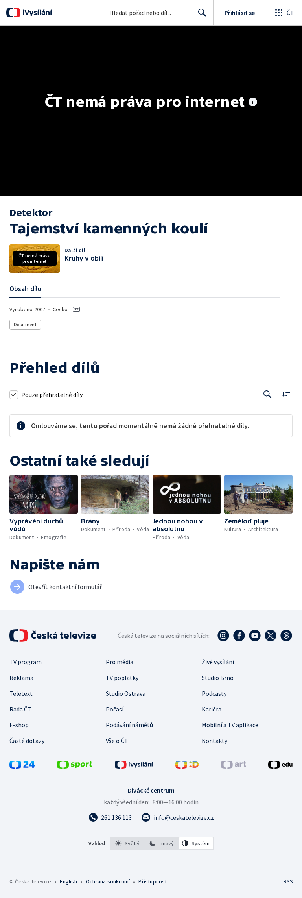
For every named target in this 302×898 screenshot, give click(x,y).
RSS (288, 881)
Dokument (25, 324)
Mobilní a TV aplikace (230, 725)
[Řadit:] (286, 393)
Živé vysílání (218, 662)
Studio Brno (218, 678)
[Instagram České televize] (223, 635)
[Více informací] (253, 103)
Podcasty (214, 693)
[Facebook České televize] (239, 635)
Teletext (21, 693)
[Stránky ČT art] (233, 766)
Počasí (114, 709)
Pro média (119, 662)
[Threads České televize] (286, 635)
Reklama (21, 678)
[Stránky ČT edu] (280, 766)
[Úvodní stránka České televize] (53, 635)
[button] (43, 494)
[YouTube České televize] (255, 635)
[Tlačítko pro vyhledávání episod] (267, 394)
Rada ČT (20, 709)
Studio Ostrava (125, 693)
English (68, 881)
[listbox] (162, 843)
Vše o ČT (117, 741)
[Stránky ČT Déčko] (187, 766)
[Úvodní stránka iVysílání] (36, 12)
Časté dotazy (26, 741)
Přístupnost (152, 881)
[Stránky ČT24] (22, 766)
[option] (127, 843)
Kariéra (211, 709)
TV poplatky (122, 678)
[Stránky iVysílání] (134, 766)
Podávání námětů (129, 725)
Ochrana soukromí (108, 881)
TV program (25, 662)
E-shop (19, 725)
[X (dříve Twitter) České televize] (270, 635)
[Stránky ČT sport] (74, 766)
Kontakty (214, 741)
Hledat (202, 13)
